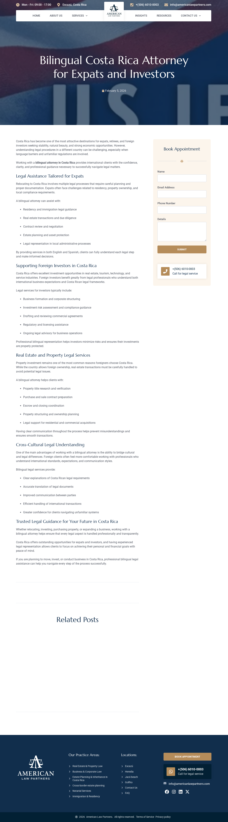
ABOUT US (56, 15)
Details (161, 219)
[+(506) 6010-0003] (165, 271)
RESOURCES (164, 15)
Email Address (166, 187)
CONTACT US (189, 15)
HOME (36, 15)
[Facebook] (167, 791)
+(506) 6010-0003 (183, 269)
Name (161, 171)
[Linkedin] (180, 791)
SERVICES (78, 15)
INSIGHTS (141, 15)
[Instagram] (173, 791)
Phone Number (166, 203)
